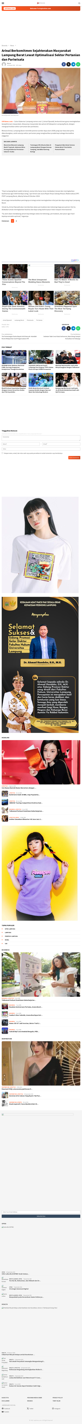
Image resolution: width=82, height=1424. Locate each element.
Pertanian (39, 320)
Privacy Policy (58, 1398)
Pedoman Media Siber (34, 1398)
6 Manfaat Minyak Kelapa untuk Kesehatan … (18, 1355)
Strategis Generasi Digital (18, 1289)
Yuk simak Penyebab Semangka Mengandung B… (27, 1361)
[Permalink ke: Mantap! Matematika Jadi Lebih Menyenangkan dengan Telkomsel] (68, 357)
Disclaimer (5, 1401)
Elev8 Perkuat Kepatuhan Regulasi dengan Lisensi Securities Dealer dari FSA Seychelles (14, 390)
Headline (5, 738)
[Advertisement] (41, 28)
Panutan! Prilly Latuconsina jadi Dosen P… (17, 1089)
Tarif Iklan (56, 1401)
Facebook (7, 1409)
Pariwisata (30, 320)
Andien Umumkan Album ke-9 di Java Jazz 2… (25, 819)
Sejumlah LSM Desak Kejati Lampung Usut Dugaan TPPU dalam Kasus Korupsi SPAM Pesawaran (41, 367)
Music (17, 817)
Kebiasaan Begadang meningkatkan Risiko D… (26, 1370)
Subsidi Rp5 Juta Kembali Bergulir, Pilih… (24, 1032)
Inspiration (7, 1039)
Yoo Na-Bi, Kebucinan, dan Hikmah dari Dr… (25, 1281)
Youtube (6, 1412)
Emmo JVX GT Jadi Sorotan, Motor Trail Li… (25, 1023)
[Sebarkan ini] (64, 64)
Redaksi (30, 1401)
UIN (6, 944)
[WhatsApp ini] (78, 64)
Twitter (31, 1409)
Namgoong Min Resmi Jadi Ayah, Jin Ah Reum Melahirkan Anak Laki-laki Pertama (67, 390)
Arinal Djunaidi (7, 320)
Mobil (7, 940)
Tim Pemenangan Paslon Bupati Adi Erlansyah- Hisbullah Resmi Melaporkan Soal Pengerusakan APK (19, 336)
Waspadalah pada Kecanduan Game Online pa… (26, 1297)
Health (5, 1304)
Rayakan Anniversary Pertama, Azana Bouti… (25, 1007)
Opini (4, 1223)
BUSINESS (6, 950)
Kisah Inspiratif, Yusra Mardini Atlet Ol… (23, 1104)
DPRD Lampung (10, 929)
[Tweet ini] (68, 64)
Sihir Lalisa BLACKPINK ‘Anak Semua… (15, 1274)
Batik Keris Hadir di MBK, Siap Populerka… (24, 795)
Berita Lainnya (13, 1279)
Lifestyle (5, 786)
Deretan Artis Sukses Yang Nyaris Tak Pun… (25, 1096)
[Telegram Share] (73, 64)
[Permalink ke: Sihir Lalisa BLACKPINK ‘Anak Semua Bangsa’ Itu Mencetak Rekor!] (41, 1248)
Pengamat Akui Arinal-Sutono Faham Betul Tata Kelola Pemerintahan (65, 147)
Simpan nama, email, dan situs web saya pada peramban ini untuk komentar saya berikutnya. (33, 453)
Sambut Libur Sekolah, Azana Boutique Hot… (26, 1015)
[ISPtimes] (41, 3)
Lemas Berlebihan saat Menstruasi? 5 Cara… (25, 1378)
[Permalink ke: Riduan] (4, 64)
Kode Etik (5, 1398)
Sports (19, 1102)
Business (12, 809)
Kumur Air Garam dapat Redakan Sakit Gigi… (25, 1386)
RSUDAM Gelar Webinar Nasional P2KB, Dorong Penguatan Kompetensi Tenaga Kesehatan (13, 367)
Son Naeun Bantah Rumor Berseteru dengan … (19, 788)
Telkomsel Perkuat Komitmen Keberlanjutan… (26, 811)
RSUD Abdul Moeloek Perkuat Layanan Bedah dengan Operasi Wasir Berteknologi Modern (40, 390)
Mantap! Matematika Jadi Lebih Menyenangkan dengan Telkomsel (67, 366)
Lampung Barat (19, 320)
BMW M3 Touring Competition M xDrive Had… (25, 803)
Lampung (8, 932)
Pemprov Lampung (11, 936)
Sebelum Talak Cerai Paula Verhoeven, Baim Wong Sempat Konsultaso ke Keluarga (61, 336)
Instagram (57, 1409)
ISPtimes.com (7, 121)
